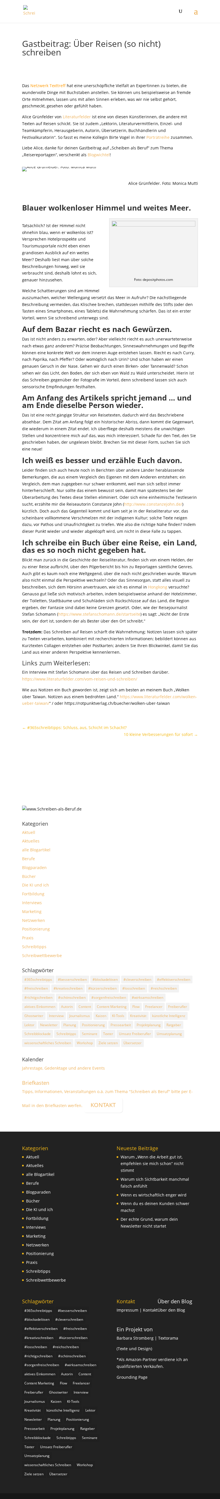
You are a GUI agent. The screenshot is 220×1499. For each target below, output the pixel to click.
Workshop (85, 1042)
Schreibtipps (34, 946)
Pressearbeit (121, 1024)
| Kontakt (149, 1310)
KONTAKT (103, 1105)
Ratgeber (173, 1024)
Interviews (32, 902)
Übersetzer (132, 1042)
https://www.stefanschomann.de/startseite (99, 614)
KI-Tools (118, 1015)
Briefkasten (35, 1082)
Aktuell (28, 832)
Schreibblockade (37, 1033)
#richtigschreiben (38, 997)
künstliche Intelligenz (168, 1015)
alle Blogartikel (36, 849)
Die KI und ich (35, 885)
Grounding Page (132, 1377)
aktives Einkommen (39, 1006)
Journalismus (79, 1015)
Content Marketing (112, 1006)
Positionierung (36, 929)
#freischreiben (36, 988)
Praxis (28, 937)
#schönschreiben (72, 997)
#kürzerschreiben (102, 988)
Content (84, 1006)
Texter (108, 1033)
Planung (69, 1024)
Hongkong (157, 587)
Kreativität (138, 1015)
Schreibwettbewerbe (42, 955)
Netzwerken (33, 920)
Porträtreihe (158, 137)
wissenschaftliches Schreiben (47, 1042)
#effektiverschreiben (173, 979)
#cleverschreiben (137, 979)
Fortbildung (33, 893)
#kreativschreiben (68, 988)
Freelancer (153, 1006)
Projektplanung (149, 1024)
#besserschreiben (72, 979)
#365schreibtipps (38, 979)
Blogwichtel (99, 154)
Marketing (32, 911)
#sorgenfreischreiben (108, 997)
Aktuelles (31, 841)
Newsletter (49, 1024)
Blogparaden (34, 867)
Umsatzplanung (169, 1033)
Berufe (28, 858)
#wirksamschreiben (147, 997)
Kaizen (101, 1015)
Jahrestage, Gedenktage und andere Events (63, 1068)
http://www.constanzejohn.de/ (153, 504)
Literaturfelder (77, 116)
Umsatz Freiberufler (135, 1033)
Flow (136, 1006)
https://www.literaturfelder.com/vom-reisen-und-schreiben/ (79, 679)
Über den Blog (175, 1301)
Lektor (29, 1024)
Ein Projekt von (135, 1329)
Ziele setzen (108, 1042)
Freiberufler (177, 1006)
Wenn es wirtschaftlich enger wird (153, 1195)
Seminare (89, 1033)
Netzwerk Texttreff (48, 85)
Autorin (67, 1006)
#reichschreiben (164, 988)
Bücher (29, 876)
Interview (56, 1015)
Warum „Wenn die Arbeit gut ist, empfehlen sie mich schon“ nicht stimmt (152, 1163)
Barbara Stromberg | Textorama (148, 1338)
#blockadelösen (105, 979)
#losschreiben (133, 988)
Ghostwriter (33, 1015)
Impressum (128, 1310)
